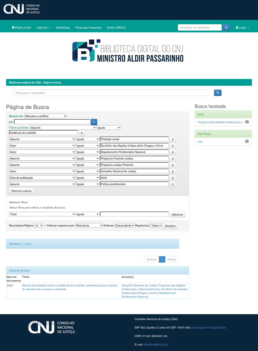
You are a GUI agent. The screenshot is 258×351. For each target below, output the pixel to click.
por (11, 122)
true (200, 141)
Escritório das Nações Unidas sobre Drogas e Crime (154, 291)
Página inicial (22, 27)
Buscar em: (16, 116)
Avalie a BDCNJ (116, 27)
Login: (242, 27)
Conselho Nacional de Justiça (139, 285)
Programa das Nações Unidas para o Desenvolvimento (153, 287)
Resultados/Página (21, 225)
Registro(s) (142, 225)
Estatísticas (63, 27)
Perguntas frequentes (88, 27)
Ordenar (108, 225)
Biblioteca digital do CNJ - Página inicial (35, 82)
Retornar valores (22, 191)
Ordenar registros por (60, 225)
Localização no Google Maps (208, 327)
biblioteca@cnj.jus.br (156, 344)
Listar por (42, 27)
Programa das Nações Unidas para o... (221, 122)
